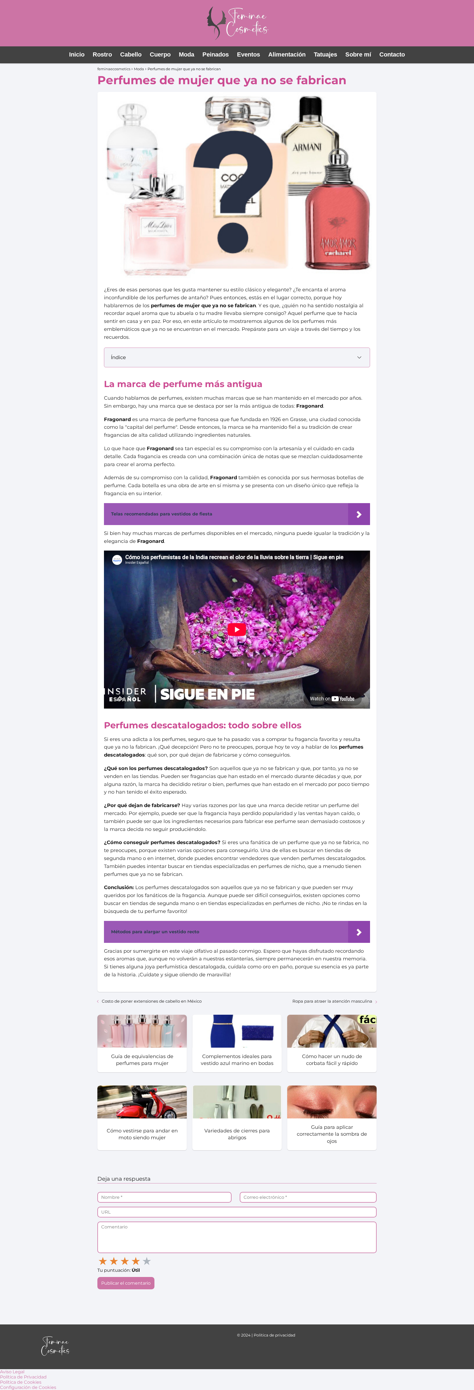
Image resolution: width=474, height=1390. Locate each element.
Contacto (392, 54)
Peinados (215, 54)
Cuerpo (160, 54)
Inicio (76, 54)
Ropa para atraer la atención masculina (332, 1001)
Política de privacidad (274, 1335)
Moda (186, 54)
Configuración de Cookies (28, 1387)
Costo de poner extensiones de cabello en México (152, 1001)
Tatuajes (325, 54)
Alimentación (287, 54)
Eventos (248, 54)
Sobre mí (358, 54)
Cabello (131, 54)
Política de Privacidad (23, 1377)
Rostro (102, 54)
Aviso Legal (12, 1371)
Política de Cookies (20, 1382)
